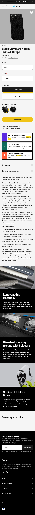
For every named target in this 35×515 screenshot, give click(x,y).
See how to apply (21, 148)
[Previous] (2, 2)
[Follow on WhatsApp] (7, 472)
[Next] (32, 2)
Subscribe (27, 447)
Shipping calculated (13, 58)
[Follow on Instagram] (3, 472)
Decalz (4, 45)
